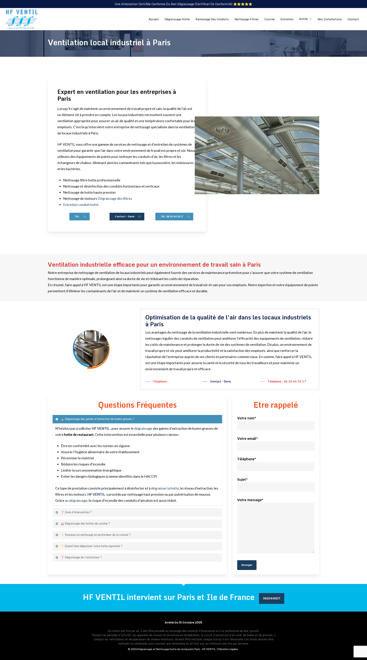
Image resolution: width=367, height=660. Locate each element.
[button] (79, 216)
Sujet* (242, 479)
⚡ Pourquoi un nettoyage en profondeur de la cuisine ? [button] (96, 535)
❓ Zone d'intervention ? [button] (76, 512)
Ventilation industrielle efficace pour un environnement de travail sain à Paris (154, 264)
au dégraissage (76, 500)
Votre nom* (246, 418)
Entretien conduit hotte (81, 204)
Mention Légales (228, 649)
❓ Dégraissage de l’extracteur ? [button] (81, 557)
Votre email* (247, 438)
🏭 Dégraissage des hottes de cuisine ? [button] (85, 523)
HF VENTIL (96, 494)
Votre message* (250, 500)
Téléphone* (246, 459)
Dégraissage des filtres (115, 198)
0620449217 (271, 598)
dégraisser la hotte (165, 488)
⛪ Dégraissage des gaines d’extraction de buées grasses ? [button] (97, 419)
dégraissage (143, 428)
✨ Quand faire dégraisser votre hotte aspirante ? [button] (91, 546)
